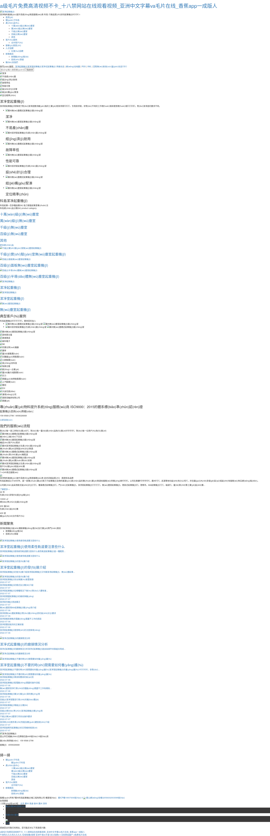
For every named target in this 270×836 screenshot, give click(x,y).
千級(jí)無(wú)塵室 (19, 31)
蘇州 (27, 803)
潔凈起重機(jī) (21, 66)
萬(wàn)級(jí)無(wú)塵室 (21, 28)
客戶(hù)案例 (11, 39)
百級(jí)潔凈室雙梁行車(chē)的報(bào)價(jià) (19, 701)
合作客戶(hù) (17, 42)
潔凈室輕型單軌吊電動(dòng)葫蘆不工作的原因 (20, 620)
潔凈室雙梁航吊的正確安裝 (12, 626)
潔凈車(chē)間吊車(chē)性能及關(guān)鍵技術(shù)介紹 (24, 723)
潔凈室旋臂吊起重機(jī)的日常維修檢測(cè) (18, 729)
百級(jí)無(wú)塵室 (19, 34)
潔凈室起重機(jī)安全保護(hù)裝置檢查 (17, 580)
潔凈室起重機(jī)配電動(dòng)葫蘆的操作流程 (20, 684)
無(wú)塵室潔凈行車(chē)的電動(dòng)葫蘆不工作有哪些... (26, 689)
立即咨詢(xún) (6, 419)
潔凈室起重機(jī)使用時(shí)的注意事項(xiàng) (20, 631)
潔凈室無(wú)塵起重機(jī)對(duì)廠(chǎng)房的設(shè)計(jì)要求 (28, 614)
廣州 (40, 803)
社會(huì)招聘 (17, 51)
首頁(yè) (9, 17)
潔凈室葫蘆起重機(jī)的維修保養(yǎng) (17, 597)
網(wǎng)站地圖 (73, 66)
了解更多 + (5, 489)
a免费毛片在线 (80, 834)
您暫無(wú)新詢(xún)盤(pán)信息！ (110, 66)
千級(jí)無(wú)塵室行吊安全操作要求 (16, 718)
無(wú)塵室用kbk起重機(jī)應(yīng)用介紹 (18, 609)
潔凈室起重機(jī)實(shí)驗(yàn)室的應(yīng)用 (20, 695)
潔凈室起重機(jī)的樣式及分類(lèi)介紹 (16, 586)
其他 (13, 36)
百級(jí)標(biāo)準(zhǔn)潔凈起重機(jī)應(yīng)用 (21, 712)
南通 (31, 803)
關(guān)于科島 (12, 20)
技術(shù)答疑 (17, 59)
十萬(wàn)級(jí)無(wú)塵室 (22, 25)
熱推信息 (60, 66)
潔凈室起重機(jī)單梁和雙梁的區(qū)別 (17, 678)
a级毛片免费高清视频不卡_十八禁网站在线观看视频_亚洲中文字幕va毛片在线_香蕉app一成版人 (108, 5)
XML (89, 66)
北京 (22, 803)
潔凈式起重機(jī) (49, 66)
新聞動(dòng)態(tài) (20, 56)
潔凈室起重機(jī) (34, 66)
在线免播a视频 (28, 834)
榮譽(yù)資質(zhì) (13, 45)
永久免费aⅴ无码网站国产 (61, 834)
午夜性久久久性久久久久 (11, 834)
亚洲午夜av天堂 (43, 834)
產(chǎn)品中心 (12, 22)
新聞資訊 (10, 53)
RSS (84, 66)
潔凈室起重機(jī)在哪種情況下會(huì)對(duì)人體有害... (24, 592)
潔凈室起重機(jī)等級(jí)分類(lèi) (14, 706)
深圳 (45, 803)
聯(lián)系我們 (12, 62)
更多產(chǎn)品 (7, 244)
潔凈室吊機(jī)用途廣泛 (10, 603)
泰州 (36, 803)
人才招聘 (10, 48)
